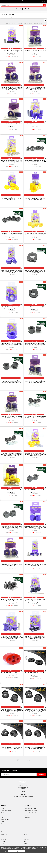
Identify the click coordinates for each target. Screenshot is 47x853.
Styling (26, 815)
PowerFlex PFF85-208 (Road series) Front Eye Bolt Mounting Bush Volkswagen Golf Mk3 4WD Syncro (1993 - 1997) (12, 491)
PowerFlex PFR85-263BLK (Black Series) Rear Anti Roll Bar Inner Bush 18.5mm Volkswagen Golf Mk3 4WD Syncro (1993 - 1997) (11, 747)
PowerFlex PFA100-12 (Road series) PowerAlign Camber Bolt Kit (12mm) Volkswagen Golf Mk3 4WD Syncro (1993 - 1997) (35, 637)
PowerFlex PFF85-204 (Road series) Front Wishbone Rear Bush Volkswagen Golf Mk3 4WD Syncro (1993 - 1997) (35, 564)
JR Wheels (3, 839)
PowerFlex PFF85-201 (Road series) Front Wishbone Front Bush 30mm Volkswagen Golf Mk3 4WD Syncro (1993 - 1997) (12, 637)
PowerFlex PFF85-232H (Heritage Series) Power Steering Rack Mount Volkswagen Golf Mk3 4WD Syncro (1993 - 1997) (35, 308)
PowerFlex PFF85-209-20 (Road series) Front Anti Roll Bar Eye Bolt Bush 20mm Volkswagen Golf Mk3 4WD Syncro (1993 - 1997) (35, 381)
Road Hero (26, 834)
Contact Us (3, 815)
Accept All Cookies (19, 851)
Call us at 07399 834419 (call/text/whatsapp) (23, 796)
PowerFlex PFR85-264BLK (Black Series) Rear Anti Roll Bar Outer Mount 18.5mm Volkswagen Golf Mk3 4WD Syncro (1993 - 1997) (12, 710)
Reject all (11, 851)
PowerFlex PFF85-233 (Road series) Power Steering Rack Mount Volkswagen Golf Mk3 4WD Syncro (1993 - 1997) (11, 308)
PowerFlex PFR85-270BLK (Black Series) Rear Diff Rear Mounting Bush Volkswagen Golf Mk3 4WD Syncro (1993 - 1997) (35, 674)
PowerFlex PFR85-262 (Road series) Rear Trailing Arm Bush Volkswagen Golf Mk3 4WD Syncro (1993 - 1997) (35, 125)
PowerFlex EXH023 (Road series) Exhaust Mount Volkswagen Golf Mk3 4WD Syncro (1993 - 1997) (11, 673)
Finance (2, 821)
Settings (4, 851)
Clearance (3, 808)
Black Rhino (26, 839)
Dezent (25, 837)
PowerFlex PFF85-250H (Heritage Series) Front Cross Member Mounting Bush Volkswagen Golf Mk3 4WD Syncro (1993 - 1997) (11, 235)
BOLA (25, 841)
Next (28, 760)
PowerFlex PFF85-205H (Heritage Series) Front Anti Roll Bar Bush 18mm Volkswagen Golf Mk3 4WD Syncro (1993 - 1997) (35, 491)
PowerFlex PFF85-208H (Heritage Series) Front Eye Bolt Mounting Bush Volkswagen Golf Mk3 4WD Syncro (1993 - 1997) (35, 418)
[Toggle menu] (1, 1)
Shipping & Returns (5, 819)
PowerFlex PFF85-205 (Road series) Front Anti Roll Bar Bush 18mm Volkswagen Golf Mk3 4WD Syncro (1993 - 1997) (11, 564)
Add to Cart (10, 48)
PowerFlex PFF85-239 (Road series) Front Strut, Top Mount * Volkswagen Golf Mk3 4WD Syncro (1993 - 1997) (11, 271)
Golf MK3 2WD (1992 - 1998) (8, 14)
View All (25, 843)
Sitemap (3, 826)
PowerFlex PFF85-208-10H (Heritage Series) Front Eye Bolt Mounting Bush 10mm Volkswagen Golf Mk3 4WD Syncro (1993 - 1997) (11, 454)
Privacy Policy (4, 823)
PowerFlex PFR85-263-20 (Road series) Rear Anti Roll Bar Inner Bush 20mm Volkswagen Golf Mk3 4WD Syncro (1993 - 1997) (35, 88)
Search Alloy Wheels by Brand (31, 810)
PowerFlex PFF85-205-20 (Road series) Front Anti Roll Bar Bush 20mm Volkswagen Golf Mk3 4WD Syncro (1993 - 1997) (35, 527)
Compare (22, 48)
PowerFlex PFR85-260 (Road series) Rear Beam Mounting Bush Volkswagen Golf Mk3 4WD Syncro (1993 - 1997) (12, 162)
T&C (2, 817)
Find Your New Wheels (6, 810)
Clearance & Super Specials (30, 808)
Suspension (27, 817)
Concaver (3, 843)
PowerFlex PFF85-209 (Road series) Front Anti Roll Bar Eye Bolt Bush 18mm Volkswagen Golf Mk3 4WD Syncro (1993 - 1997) (12, 418)
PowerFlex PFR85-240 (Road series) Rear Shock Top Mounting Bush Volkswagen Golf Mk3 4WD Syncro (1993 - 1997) (11, 198)
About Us (3, 812)
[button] (45, 20)
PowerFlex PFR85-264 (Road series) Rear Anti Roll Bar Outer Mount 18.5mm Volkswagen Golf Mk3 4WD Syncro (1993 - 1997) (12, 88)
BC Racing (3, 841)
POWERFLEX (4, 834)
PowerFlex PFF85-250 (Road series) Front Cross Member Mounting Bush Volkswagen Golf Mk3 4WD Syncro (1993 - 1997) (35, 235)
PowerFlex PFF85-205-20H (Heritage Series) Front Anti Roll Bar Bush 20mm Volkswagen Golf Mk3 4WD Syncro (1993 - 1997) (12, 527)
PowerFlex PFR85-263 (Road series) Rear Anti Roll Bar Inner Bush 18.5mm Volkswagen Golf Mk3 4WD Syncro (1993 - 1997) (12, 125)
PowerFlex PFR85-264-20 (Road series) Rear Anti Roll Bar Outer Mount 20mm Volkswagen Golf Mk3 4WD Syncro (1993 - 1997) (35, 52)
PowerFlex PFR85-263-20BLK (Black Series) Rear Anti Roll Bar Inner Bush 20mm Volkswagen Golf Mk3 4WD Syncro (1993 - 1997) (35, 747)
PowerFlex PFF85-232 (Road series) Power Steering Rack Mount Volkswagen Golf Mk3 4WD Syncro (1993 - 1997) (11, 345)
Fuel (2, 837)
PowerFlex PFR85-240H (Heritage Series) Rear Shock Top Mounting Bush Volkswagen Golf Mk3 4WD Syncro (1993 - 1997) (35, 162)
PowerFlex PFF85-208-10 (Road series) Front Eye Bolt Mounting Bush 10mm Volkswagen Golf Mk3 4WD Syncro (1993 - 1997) (35, 454)
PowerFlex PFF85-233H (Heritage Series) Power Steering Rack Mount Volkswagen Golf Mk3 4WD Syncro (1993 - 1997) (35, 271)
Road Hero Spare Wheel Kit (30, 812)
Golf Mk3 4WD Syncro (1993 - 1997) (9, 17)
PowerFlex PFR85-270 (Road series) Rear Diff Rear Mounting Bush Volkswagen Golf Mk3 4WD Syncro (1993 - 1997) (11, 52)
